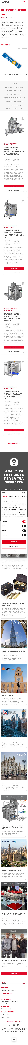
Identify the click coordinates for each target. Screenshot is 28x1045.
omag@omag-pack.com (14, 1021)
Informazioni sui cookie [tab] (21, 496)
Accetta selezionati (14, 546)
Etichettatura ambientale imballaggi (9, 1002)
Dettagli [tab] (11, 496)
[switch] (24, 526)
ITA (24, 2)
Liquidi (16, 159)
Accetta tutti (14, 541)
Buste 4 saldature (13, 94)
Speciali (8, 162)
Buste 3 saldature (13, 91)
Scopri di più (14, 186)
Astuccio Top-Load (13, 105)
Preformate (18, 101)
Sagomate (8, 101)
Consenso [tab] (4, 496)
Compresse (8, 158)
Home (2, 17)
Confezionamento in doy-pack (13, 98)
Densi (17, 158)
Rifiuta (14, 551)
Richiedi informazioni (14, 190)
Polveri (16, 160)
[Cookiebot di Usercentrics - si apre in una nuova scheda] (20, 493)
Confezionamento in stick (13, 87)
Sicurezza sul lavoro (8, 990)
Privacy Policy (6, 1014)
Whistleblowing (6, 1008)
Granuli (7, 159)
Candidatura (5, 996)
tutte (13, 83)
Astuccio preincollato (13, 108)
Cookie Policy (5, 1017)
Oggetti (7, 160)
